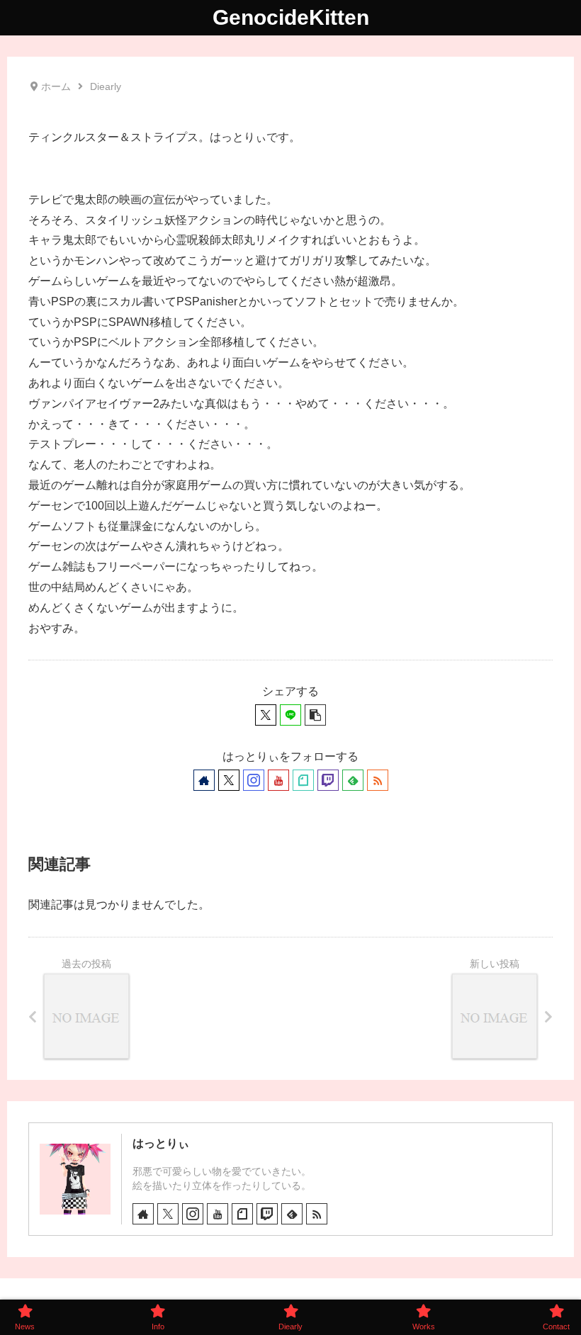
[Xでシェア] (265, 715)
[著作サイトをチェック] (204, 780)
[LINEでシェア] (290, 715)
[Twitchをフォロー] (328, 780)
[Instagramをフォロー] (253, 780)
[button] (315, 715)
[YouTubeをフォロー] (278, 780)
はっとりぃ (160, 1143)
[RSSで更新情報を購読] (377, 780)
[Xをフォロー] (228, 780)
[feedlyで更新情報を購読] (352, 780)
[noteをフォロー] (303, 780)
